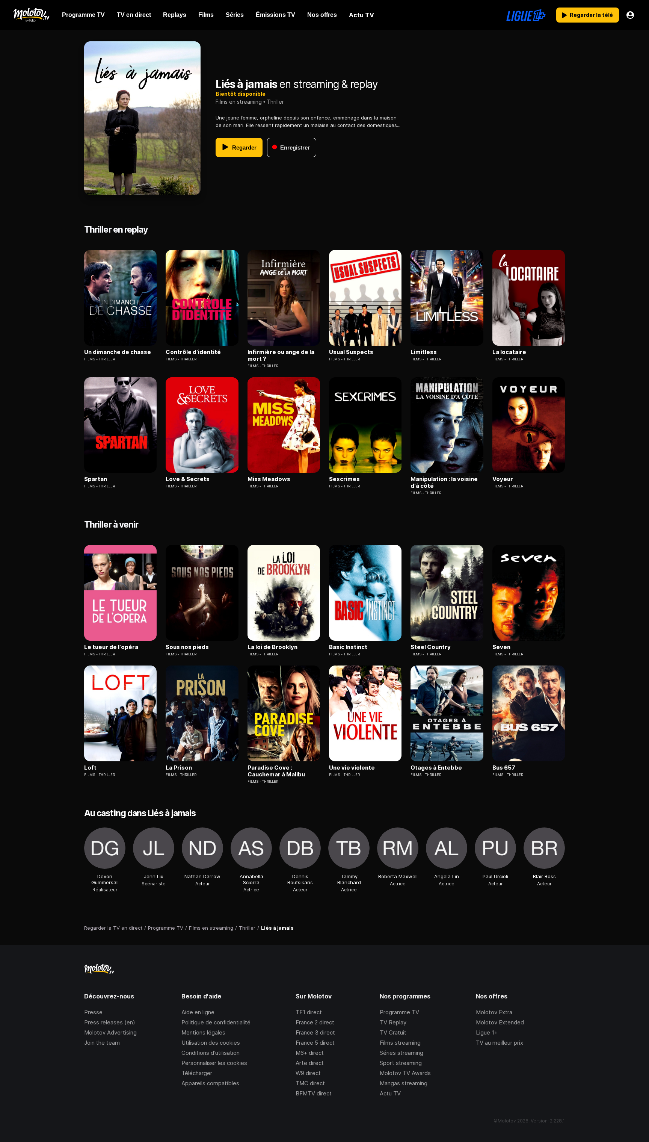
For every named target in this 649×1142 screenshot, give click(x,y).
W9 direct (308, 1073)
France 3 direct (315, 1032)
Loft (90, 767)
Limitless (424, 352)
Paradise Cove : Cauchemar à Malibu (276, 771)
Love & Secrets (188, 479)
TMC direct (310, 1083)
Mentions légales (203, 1032)
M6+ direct (310, 1052)
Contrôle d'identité (193, 352)
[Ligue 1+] (526, 15)
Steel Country (431, 647)
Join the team (102, 1042)
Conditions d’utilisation (210, 1052)
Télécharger (196, 1073)
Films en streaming (239, 101)
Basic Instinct (348, 647)
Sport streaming (401, 1062)
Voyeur (502, 479)
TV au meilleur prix (499, 1042)
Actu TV (390, 1093)
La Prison (179, 767)
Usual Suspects (351, 352)
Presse (93, 1012)
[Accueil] (31, 15)
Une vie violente (352, 767)
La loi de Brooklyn (272, 647)
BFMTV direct (314, 1093)
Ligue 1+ (487, 1032)
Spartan (95, 479)
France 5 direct (315, 1042)
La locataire (509, 352)
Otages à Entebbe (436, 767)
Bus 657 (503, 767)
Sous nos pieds (187, 647)
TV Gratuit (393, 1032)
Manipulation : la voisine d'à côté (444, 482)
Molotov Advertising (110, 1032)
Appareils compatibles (210, 1083)
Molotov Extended (500, 1022)
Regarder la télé (591, 15)
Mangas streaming (403, 1083)
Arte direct (310, 1062)
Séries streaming (401, 1052)
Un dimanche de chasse (117, 352)
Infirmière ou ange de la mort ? (281, 355)
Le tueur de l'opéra (111, 647)
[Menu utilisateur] (630, 15)
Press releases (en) (109, 1022)
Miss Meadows (269, 479)
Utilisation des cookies (210, 1042)
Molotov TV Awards (405, 1073)
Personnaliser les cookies (214, 1062)
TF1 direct (309, 1012)
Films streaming (400, 1042)
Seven (501, 647)
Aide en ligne (197, 1012)
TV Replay (393, 1022)
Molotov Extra (494, 1012)
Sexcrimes (344, 479)
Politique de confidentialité (216, 1022)
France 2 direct (315, 1022)
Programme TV (399, 1012)
